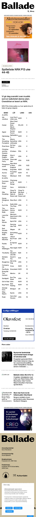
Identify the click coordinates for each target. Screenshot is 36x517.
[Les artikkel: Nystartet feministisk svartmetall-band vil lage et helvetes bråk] (18, 359)
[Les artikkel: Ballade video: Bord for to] (18, 379)
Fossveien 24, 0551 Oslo (9, 461)
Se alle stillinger (9, 338)
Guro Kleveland (6, 450)
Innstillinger (9, 511)
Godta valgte (18, 508)
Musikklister (7, 66)
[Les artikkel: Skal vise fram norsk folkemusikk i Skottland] (18, 396)
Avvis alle (9, 508)
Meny (32, 11)
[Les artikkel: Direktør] (13, 325)
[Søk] (28, 11)
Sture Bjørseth (6, 455)
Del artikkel (5, 82)
